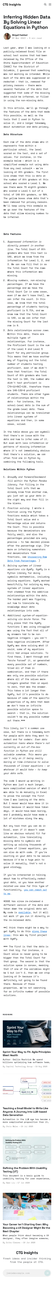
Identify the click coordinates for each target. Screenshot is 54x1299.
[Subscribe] (47, 1273)
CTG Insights (12, 4)
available (24, 912)
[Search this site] (45, 4)
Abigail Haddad (19, 35)
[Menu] (50, 4)
